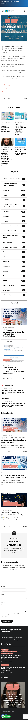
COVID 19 (7, 21)
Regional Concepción (8, 322)
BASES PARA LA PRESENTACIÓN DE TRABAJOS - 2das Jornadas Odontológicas (13, 370)
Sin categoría (7, 359)
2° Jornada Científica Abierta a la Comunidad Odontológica (13, 476)
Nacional (14, 21)
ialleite (12, 711)
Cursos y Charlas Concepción (10, 320)
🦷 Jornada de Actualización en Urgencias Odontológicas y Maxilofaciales (13, 333)
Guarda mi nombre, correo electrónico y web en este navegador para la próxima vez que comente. (13, 614)
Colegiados (6, 465)
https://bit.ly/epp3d (6, 85)
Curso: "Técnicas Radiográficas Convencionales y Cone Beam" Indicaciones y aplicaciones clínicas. (20, 129)
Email (3, 594)
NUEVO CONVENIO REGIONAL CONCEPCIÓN (5, 128)
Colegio (7, 19)
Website (3, 602)
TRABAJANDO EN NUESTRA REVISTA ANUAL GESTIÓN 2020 (20, 152)
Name (3, 586)
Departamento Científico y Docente (12, 504)
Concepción (14, 19)
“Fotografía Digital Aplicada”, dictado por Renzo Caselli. (13, 514)
